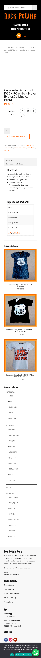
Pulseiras (13, 418)
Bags (11, 401)
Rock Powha (31, 148)
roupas (6, 151)
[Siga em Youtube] (15, 640)
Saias (11, 474)
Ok (12, 655)
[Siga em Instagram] (11, 640)
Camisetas (20, 47)
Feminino (12, 47)
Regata (12, 531)
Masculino (10, 493)
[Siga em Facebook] (6, 640)
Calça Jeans (14, 435)
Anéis (11, 396)
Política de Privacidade (12, 593)
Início (6, 47)
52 (21, 233)
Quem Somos (9, 585)
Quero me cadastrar (20, 29)
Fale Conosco (9, 589)
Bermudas (13, 497)
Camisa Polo (14, 520)
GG (15, 233)
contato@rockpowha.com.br (20, 568)
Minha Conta (8, 602)
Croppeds (13, 452)
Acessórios (10, 392)
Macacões (13, 463)
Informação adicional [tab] (14, 164)
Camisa (12, 514)
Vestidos (12, 480)
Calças (12, 441)
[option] (22, 111)
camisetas (18, 148)
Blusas (12, 430)
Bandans (13, 407)
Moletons (13, 469)
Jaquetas (13, 458)
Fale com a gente (20, 24)
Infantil (9, 488)
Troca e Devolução (10, 598)
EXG (18, 233)
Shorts (12, 536)
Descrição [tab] (10, 160)
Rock (24, 148)
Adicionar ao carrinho (16, 136)
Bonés (11, 413)
